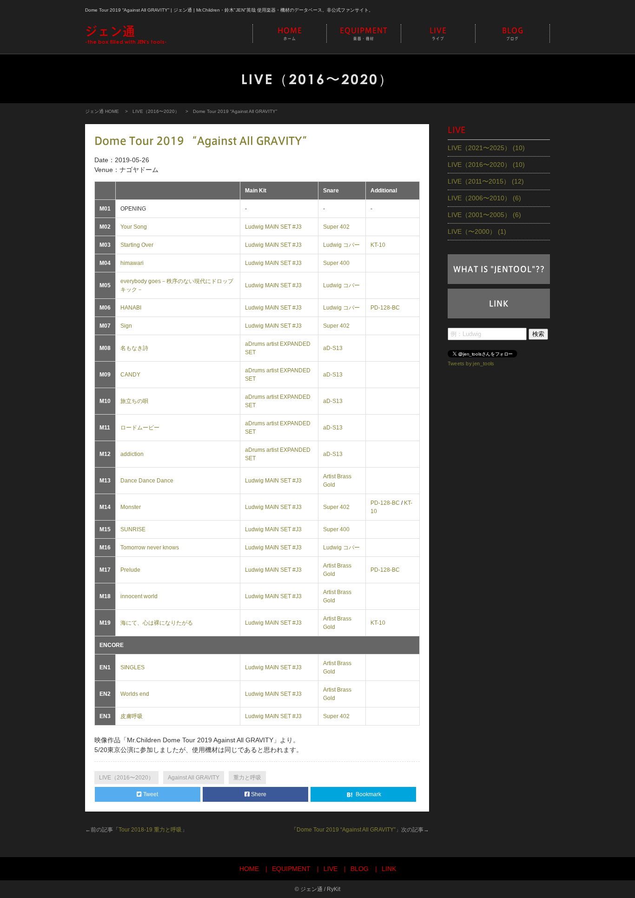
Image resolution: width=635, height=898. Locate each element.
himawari (132, 263)
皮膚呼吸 (131, 716)
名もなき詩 (134, 348)
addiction (132, 454)
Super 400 (336, 263)
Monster (130, 507)
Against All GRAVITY (193, 777)
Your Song (133, 227)
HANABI (130, 307)
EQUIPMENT (364, 33)
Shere (258, 794)
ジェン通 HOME (102, 111)
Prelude (130, 570)
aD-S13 (333, 348)
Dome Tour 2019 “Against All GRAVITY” (346, 829)
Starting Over (136, 245)
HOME (290, 33)
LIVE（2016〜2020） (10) (486, 164)
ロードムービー (139, 427)
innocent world (139, 596)
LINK (499, 303)
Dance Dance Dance (146, 480)
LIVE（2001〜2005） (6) (484, 214)
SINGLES (132, 667)
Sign (126, 326)
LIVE (438, 33)
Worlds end (134, 694)
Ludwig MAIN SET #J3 (273, 227)
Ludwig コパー (341, 245)
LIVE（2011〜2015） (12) (486, 181)
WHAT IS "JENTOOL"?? (499, 269)
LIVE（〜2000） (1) (477, 231)
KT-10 (377, 245)
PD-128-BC (385, 307)
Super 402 (336, 227)
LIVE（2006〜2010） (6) (484, 198)
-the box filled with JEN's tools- (126, 35)
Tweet (150, 794)
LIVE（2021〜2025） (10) (486, 148)
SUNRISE (133, 529)
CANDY (130, 374)
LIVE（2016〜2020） (155, 111)
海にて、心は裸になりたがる (156, 623)
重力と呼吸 (247, 777)
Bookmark (367, 794)
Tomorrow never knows (149, 547)
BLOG (512, 33)
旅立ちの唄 (134, 401)
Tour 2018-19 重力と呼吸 (150, 829)
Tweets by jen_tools (471, 363)
